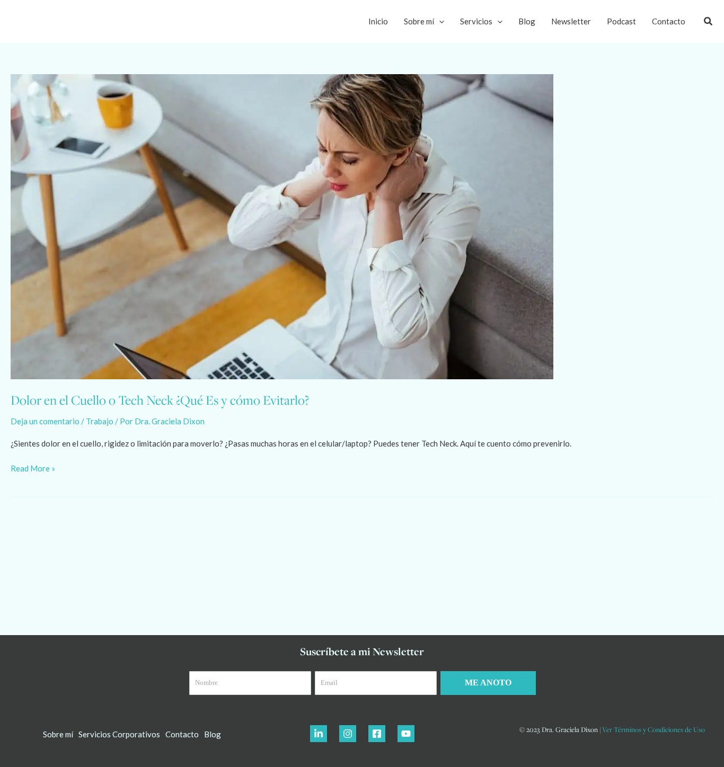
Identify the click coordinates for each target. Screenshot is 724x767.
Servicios (476, 21)
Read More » (33, 467)
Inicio (378, 21)
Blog (526, 21)
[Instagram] (347, 733)
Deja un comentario (45, 421)
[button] (439, 21)
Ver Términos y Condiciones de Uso (653, 729)
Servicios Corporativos (119, 734)
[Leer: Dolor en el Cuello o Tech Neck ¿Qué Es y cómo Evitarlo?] (282, 225)
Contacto (668, 21)
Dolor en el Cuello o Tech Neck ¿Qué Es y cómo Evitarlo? (160, 400)
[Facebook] (376, 733)
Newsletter (571, 21)
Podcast (621, 21)
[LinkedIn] (318, 733)
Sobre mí (419, 21)
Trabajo (99, 421)
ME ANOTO (488, 682)
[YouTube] (406, 733)
